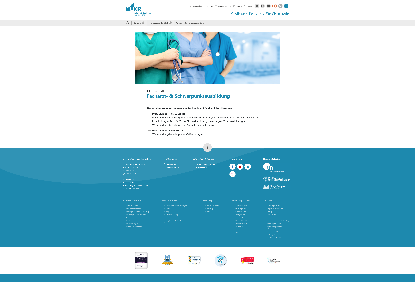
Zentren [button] (168, 209)
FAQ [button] (236, 233)
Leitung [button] (269, 212)
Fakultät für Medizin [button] (213, 206)
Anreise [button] (210, 6)
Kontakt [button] (238, 6)
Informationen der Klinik (158, 23)
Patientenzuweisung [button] (172, 215)
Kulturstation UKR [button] (273, 232)
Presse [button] (249, 6)
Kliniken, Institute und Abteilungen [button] (176, 206)
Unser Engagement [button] (273, 206)
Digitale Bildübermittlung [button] (134, 227)
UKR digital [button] (271, 235)
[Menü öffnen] (286, 6)
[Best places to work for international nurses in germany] (167, 260)
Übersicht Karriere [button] (241, 206)
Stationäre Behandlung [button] (133, 206)
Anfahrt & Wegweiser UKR (174, 166)
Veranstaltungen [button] (224, 6)
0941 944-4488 (131, 173)
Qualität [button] (128, 218)
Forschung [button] (210, 209)
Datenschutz (130, 182)
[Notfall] (274, 6)
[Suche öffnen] (280, 6)
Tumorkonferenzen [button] (171, 218)
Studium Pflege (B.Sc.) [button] (242, 221)
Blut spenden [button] (196, 6)
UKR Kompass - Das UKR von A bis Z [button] (137, 215)
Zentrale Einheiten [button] (273, 218)
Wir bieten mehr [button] (240, 212)
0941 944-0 (129, 170)
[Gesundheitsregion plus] (273, 260)
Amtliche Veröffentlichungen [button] (276, 238)
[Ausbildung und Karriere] (194, 260)
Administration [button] (272, 215)
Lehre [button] (208, 212)
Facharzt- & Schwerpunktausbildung (190, 23)
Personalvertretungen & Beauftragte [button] (278, 221)
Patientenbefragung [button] (132, 224)
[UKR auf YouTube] (240, 167)
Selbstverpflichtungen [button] (274, 224)
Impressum (129, 179)
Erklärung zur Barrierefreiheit (137, 185)
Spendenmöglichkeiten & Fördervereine (206, 166)
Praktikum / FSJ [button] (240, 227)
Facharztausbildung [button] (241, 224)
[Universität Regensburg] (277, 168)
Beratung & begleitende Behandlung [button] (137, 212)
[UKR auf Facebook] (232, 167)
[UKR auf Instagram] (232, 174)
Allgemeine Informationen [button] (275, 209)
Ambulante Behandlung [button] (133, 209)
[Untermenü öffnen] (144, 23)
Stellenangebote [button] (240, 209)
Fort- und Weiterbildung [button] (242, 218)
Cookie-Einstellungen (134, 188)
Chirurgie (137, 23)
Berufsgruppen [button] (240, 215)
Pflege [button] (168, 212)
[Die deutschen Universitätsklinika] (277, 179)
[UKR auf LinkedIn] (247, 167)
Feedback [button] (129, 221)
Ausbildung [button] (238, 230)
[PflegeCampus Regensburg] (277, 187)
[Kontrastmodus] (268, 6)
